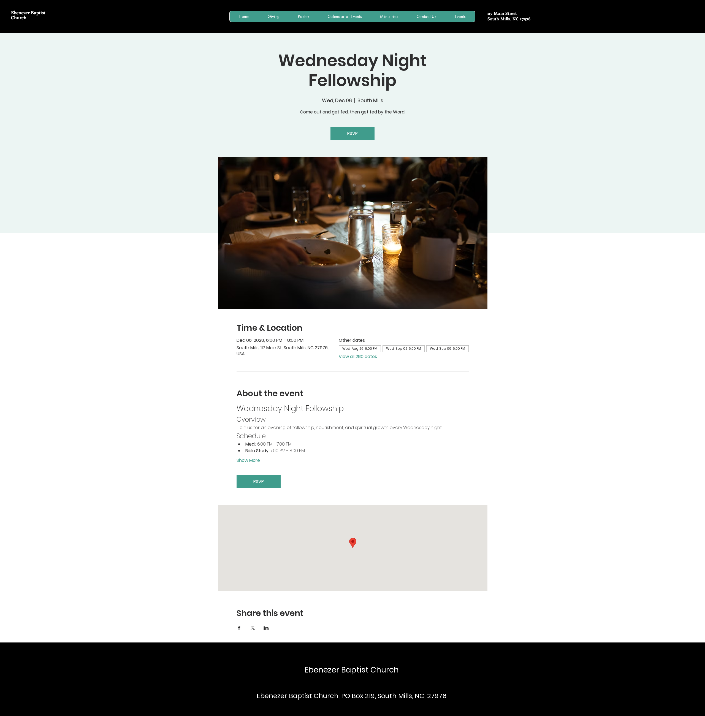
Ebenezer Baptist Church (352, 670)
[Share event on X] (252, 628)
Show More (248, 460)
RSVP (352, 133)
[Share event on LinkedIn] (266, 628)
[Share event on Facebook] (239, 628)
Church (18, 17)
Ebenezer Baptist (28, 12)
